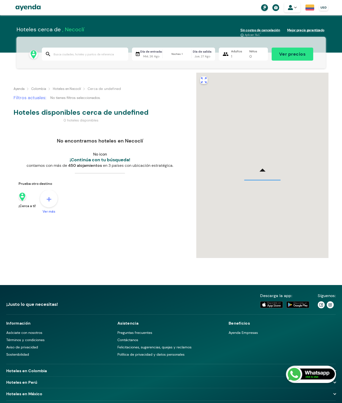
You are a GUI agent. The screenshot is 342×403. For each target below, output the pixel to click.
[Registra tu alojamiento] (264, 7)
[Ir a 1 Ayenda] (321, 304)
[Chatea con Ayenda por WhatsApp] (311, 374)
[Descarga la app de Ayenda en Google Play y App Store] (285, 304)
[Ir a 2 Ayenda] (330, 304)
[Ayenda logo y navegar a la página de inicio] (23, 7)
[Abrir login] (292, 8)
